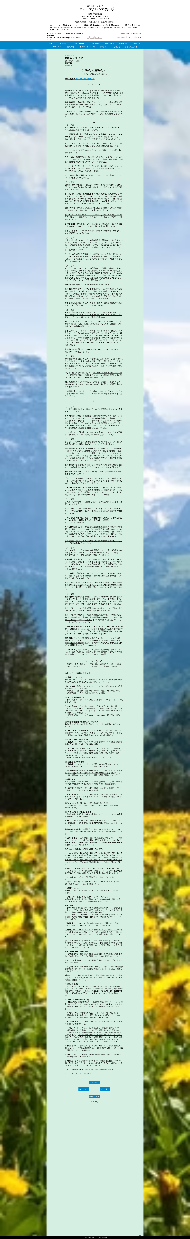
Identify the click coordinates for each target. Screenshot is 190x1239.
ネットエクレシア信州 (95, 9)
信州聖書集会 (95, 13)
